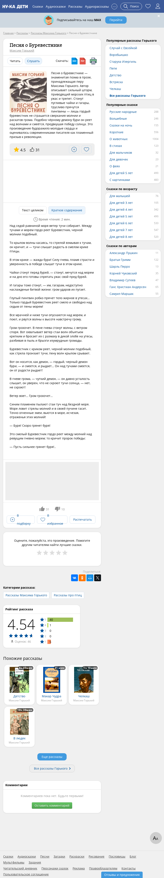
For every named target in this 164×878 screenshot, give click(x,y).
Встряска (116, 82)
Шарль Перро (120, 266)
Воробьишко (119, 55)
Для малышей (120, 196)
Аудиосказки (56, 6)
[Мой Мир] (89, 577)
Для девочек (119, 159)
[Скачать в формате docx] (75, 61)
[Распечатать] (93, 61)
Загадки (59, 856)
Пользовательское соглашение (26, 874)
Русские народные (123, 112)
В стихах (116, 146)
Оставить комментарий (52, 805)
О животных (118, 139)
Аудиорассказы (97, 6)
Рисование (96, 856)
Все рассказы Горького (50, 768)
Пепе (113, 68)
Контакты (129, 868)
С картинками (120, 180)
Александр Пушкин (124, 253)
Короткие (116, 132)
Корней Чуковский (123, 273)
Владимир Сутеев (122, 280)
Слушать (33, 61)
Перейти (116, 20)
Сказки (37, 6)
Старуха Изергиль (123, 62)
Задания (35, 862)
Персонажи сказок (54, 868)
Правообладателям (103, 868)
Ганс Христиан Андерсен (128, 287)
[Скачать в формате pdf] (83, 61)
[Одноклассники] (82, 577)
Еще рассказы (52, 757)
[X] (97, 577)
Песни (44, 856)
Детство (115, 75)
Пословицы (117, 856)
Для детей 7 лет (121, 230)
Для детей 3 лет (121, 203)
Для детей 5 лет (121, 173)
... (114, 6)
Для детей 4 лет (121, 209)
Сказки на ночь (121, 125)
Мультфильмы (13, 862)
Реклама (79, 868)
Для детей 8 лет (121, 237)
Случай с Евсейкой (123, 48)
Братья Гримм (120, 260)
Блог (133, 856)
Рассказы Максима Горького (26, 595)
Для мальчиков (121, 153)
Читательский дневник (20, 868)
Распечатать (82, 519)
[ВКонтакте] (74, 577)
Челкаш (115, 89)
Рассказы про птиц (68, 595)
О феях (115, 166)
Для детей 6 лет (121, 223)
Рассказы (75, 6)
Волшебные (118, 118)
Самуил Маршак (121, 294)
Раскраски (76, 856)
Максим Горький (22, 50)
